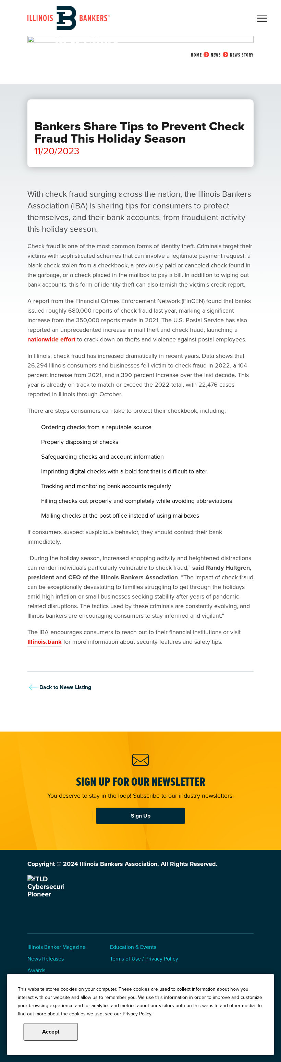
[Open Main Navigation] (262, 18)
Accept (50, 1032)
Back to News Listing (65, 687)
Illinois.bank (44, 641)
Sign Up (140, 816)
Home (196, 54)
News (216, 54)
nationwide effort (51, 339)
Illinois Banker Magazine (56, 947)
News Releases (45, 959)
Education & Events (133, 947)
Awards (36, 970)
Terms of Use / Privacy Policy (144, 959)
